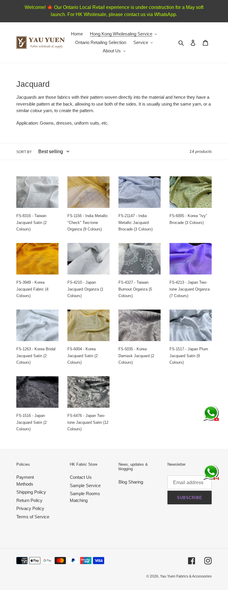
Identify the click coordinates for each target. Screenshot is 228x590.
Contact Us (81, 477)
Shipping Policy (31, 492)
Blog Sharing (130, 481)
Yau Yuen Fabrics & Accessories (186, 576)
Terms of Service (32, 516)
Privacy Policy (30, 508)
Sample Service (85, 485)
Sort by (24, 152)
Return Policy (29, 500)
